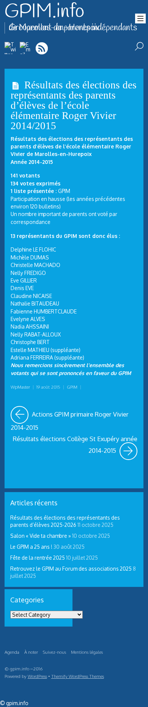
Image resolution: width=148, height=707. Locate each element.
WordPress (37, 676)
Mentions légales (87, 652)
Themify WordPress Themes (77, 676)
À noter (31, 652)
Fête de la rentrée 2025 (37, 557)
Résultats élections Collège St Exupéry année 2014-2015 (75, 445)
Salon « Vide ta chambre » (40, 536)
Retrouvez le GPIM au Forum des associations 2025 (71, 568)
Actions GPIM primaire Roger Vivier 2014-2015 (74, 418)
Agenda (12, 652)
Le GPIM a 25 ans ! (31, 546)
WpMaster (20, 387)
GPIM (72, 387)
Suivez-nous (54, 652)
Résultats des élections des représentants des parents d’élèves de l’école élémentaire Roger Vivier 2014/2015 (74, 105)
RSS (42, 48)
